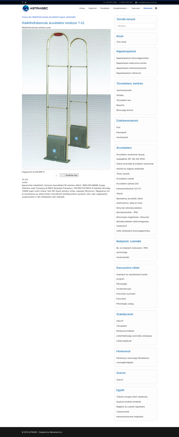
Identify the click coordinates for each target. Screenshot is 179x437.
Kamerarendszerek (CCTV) (128, 188)
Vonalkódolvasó (123, 289)
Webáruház (148, 8)
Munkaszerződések (125, 331)
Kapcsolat (136, 8)
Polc (118, 127)
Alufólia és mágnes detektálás (130, 168)
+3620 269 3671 (127, 2)
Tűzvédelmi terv (123, 100)
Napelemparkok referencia (128, 73)
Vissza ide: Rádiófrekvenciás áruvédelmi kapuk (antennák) (49, 17)
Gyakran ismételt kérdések (128, 401)
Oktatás (120, 95)
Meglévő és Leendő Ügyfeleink (130, 406)
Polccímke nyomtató (125, 294)
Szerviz (119, 379)
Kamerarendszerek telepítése (129, 416)
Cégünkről (92, 8)
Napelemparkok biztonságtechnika (132, 58)
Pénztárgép (121, 284)
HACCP (119, 321)
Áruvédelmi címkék (125, 178)
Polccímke (121, 299)
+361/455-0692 (111, 2)
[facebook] (22, 2)
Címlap (82, 8)
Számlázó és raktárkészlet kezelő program (131, 276)
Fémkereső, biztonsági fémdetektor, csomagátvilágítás (133, 360)
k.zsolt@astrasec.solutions (147, 2)
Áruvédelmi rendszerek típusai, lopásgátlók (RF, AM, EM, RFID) (130, 156)
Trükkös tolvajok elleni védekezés (132, 397)
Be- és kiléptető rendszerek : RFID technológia (132, 250)
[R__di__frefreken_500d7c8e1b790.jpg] (66, 99)
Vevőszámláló (122, 257)
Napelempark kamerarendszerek (131, 68)
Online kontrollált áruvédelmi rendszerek (135, 164)
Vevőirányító (122, 137)
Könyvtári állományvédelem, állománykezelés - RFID (129, 210)
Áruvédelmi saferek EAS (127, 183)
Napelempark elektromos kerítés (131, 63)
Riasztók (120, 105)
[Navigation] (156, 8)
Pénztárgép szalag (125, 303)
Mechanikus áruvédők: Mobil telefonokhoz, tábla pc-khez (129, 200)
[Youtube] (25, 2)
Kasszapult (121, 132)
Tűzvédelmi (121, 326)
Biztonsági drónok (124, 110)
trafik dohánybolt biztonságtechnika (133, 231)
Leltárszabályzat (124, 341)
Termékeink (104, 8)
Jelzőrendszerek (124, 90)
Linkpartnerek (122, 411)
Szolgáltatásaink (119, 8)
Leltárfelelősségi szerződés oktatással (134, 336)
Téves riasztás (123, 173)
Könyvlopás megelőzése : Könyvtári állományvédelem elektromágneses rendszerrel (132, 221)
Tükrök (119, 193)
